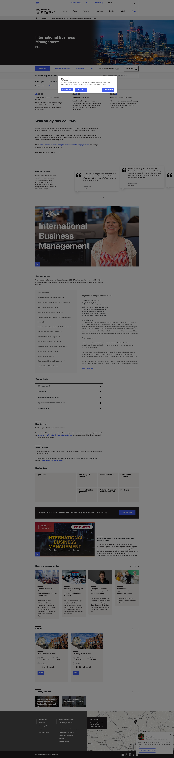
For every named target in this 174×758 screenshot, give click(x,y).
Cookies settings (67, 89)
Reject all (80, 89)
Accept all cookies (108, 89)
